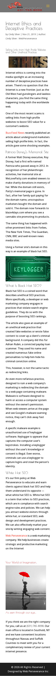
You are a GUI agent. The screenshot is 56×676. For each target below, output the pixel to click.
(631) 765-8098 (35, 626)
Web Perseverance (16, 535)
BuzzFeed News (15, 132)
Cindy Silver (14, 34)
